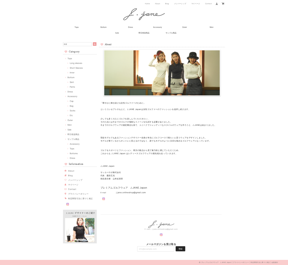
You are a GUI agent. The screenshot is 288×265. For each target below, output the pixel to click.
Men (211, 27)
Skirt (72, 82)
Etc (71, 115)
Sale (117, 33)
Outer (184, 27)
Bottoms (74, 153)
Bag (71, 106)
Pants (72, 87)
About (157, 4)
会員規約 (275, 262)
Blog (167, 4)
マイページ (195, 4)
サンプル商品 (171, 33)
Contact (208, 4)
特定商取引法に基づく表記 (80, 198)
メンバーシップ (180, 4)
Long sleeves (76, 63)
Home (147, 4)
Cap (72, 101)
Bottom (103, 27)
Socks (72, 110)
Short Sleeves (76, 68)
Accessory (157, 27)
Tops (77, 27)
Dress (130, 27)
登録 (180, 249)
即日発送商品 (144, 33)
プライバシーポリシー (78, 194)
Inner (72, 72)
